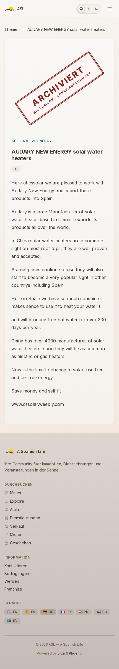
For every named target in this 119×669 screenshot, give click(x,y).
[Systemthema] (81, 9)
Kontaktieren (15, 565)
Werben (11, 581)
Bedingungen (16, 573)
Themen (12, 29)
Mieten (16, 534)
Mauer (16, 492)
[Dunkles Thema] (96, 9)
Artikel (15, 509)
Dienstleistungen (25, 517)
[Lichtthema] (89, 9)
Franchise (13, 589)
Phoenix (75, 653)
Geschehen (20, 542)
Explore (17, 501)
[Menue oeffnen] (110, 9)
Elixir (62, 653)
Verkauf (17, 526)
